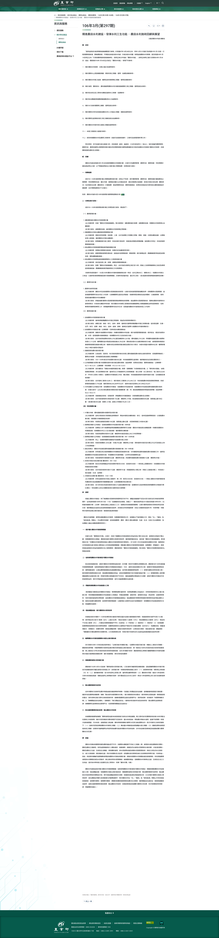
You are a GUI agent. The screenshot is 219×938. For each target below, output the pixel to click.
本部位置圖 (107, 923)
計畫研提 (60, 48)
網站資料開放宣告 (95, 923)
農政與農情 (92, 15)
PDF (123, 194)
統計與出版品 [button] (62, 35)
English (147, 3)
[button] (215, 934)
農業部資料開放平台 (64, 56)
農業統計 (61, 39)
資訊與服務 (61, 15)
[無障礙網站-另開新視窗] (150, 923)
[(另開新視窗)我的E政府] (161, 923)
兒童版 (139, 3)
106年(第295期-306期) (105, 15)
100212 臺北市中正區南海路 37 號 (82, 931)
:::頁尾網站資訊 (5, 911)
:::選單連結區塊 (21, 1)
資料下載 (60, 52)
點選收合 (108, 913)
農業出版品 (82, 15)
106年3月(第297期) (122, 15)
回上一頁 (89, 901)
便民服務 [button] (60, 30)
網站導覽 (130, 3)
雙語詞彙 (122, 3)
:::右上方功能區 (117, 1)
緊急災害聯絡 (137, 923)
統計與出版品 (72, 15)
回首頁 (115, 3)
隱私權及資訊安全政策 (78, 923)
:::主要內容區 (4, 13)
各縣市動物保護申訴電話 (122, 923)
